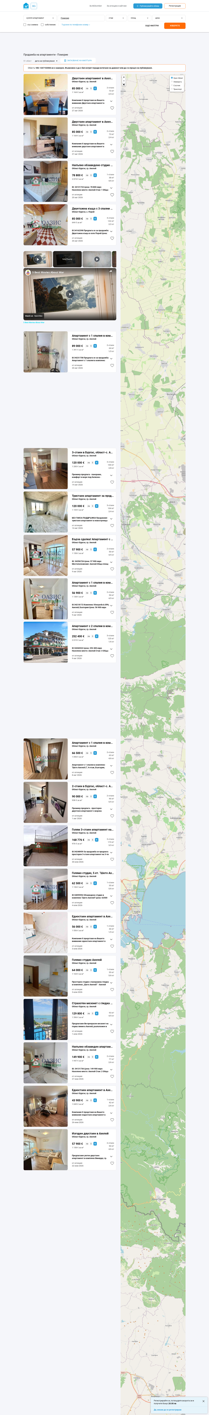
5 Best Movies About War (48, 272)
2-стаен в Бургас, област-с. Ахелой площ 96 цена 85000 (93, 786)
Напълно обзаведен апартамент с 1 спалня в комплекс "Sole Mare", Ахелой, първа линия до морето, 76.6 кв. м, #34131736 (93, 1046)
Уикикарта (177, 81)
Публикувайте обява (149, 6)
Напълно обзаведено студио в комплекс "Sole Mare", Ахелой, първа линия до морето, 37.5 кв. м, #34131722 (93, 165)
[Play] (97, 259)
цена (157, 18)
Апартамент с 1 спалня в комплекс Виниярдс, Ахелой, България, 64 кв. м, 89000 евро (93, 335)
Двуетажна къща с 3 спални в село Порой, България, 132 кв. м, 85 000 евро (93, 208)
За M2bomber (95, 6)
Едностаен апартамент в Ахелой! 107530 (93, 916)
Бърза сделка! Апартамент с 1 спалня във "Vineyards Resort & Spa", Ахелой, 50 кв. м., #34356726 (93, 539)
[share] (110, 271)
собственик (50, 24)
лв (87, 88)
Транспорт (177, 89)
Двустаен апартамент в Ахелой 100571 (93, 121)
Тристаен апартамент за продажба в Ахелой (93, 495)
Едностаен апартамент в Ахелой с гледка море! (93, 1090)
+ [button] (124, 77)
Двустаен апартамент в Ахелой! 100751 (93, 78)
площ (133, 18)
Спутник (176, 85)
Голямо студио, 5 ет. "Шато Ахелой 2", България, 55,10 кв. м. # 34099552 (93, 873)
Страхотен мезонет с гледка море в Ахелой (93, 1003)
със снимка (32, 24)
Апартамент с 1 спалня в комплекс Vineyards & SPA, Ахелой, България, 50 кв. (93, 582)
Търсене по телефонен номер (75, 24)
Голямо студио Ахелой (87, 959)
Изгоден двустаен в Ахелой (90, 1133)
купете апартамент (35, 18)
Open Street (178, 78)
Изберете (175, 25)
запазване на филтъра (79, 60)
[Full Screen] (124, 84)
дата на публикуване (45, 61)
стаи (111, 18)
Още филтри (152, 25)
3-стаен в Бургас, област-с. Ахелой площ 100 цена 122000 (93, 452)
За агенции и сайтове (117, 6)
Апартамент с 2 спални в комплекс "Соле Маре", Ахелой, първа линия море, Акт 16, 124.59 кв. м (93, 626)
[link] (28, 272)
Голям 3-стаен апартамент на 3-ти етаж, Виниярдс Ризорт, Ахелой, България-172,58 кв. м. (93, 829)
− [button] (124, 80)
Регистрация (175, 6)
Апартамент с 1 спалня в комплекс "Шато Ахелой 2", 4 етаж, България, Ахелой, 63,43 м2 (93, 742)
